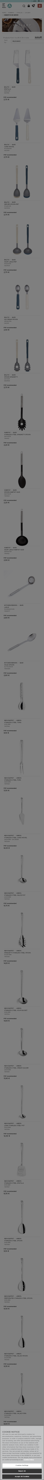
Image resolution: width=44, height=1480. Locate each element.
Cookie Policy (29, 1459)
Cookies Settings (22, 1465)
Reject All (22, 1471)
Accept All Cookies (22, 1476)
